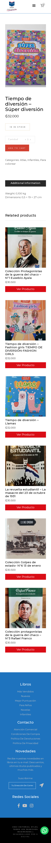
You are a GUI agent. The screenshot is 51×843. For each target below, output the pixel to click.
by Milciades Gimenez (20, 95)
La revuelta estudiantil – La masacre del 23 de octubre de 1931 (25, 493)
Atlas (23, 160)
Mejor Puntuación (25, 700)
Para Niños (25, 705)
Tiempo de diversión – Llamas (22, 421)
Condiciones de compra (25, 734)
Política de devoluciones (25, 738)
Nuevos (25, 696)
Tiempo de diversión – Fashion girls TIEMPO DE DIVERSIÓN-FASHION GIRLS (24, 349)
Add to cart (17, 148)
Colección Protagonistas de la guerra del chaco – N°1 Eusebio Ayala (23, 274)
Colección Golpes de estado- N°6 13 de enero (23, 564)
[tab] (25, 183)
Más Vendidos (25, 691)
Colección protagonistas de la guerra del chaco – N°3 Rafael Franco (23, 635)
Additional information (26, 183)
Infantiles (33, 160)
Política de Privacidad (25, 743)
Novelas (25, 709)
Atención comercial (25, 729)
